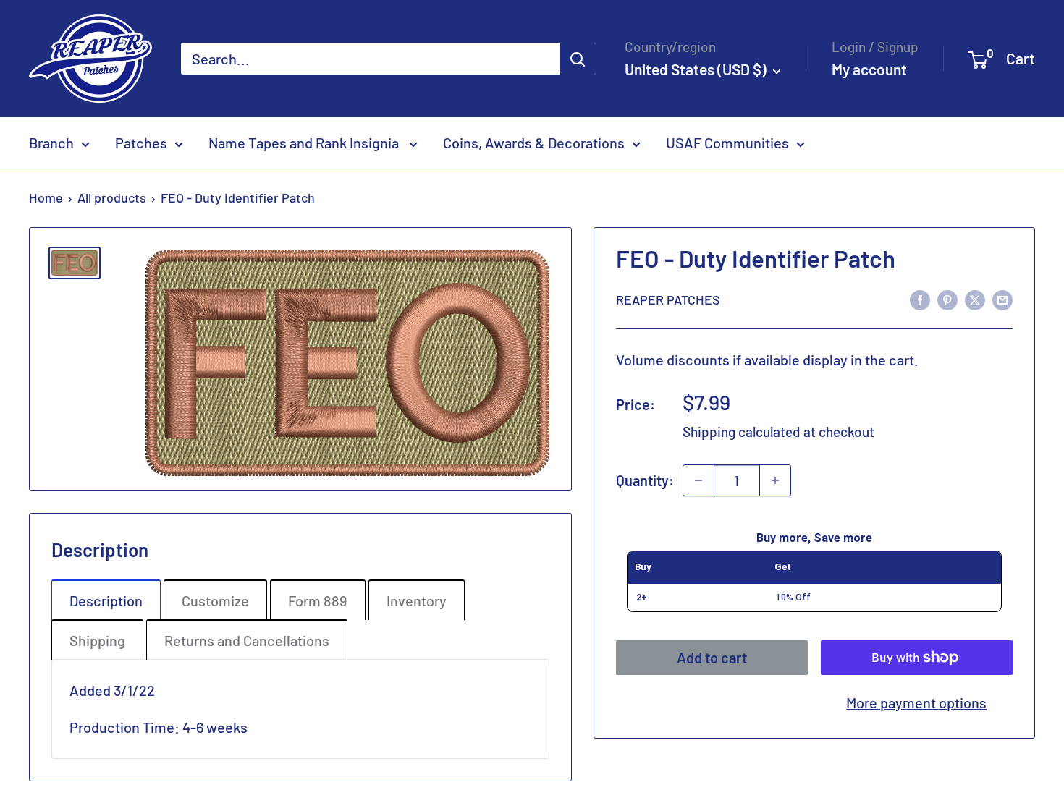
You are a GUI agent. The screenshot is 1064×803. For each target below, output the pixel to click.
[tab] (106, 599)
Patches (141, 142)
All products (111, 197)
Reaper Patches (668, 299)
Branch (51, 142)
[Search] (578, 59)
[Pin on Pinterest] (947, 299)
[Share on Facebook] (920, 299)
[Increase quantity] (775, 480)
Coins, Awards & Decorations (534, 142)
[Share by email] (1002, 299)
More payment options (916, 702)
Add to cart (712, 657)
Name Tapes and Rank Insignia (305, 142)
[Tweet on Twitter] (975, 299)
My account (869, 69)
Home (46, 197)
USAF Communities (727, 142)
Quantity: (645, 479)
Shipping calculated (742, 431)
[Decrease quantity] (698, 480)
